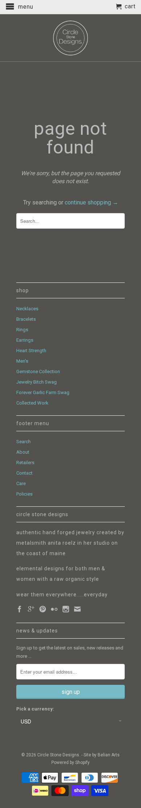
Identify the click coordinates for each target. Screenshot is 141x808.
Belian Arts (109, 754)
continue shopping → (91, 202)
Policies (24, 494)
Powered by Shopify (70, 762)
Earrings (24, 340)
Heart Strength (31, 350)
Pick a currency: (35, 709)
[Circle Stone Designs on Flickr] (54, 609)
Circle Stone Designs (58, 754)
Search (23, 441)
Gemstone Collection (38, 371)
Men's (22, 361)
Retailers (25, 462)
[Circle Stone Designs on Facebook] (19, 609)
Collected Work (32, 403)
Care (21, 483)
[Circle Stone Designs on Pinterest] (42, 609)
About (22, 452)
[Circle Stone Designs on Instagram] (66, 609)
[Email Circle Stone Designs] (77, 609)
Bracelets (26, 319)
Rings (22, 329)
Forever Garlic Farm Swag (42, 392)
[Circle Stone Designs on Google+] (31, 609)
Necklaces (27, 308)
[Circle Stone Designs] (70, 38)
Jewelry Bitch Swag (36, 382)
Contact (24, 473)
